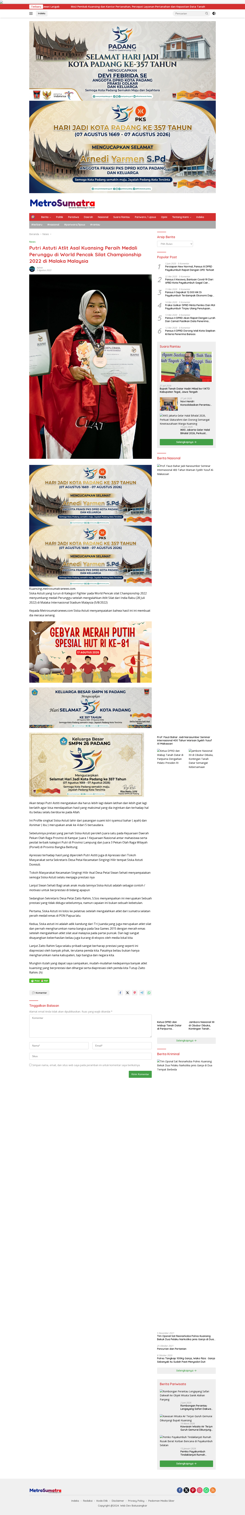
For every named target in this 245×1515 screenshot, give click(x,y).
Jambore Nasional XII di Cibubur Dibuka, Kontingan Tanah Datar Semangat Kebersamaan (201, 1025)
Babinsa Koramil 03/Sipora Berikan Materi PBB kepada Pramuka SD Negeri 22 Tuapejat (136, 6)
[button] (206, 13)
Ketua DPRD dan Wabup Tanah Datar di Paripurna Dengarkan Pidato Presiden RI (169, 1025)
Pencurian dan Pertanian (171, 1348)
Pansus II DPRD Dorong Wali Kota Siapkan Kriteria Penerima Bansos (190, 332)
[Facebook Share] (120, 992)
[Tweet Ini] (127, 992)
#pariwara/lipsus (74, 224)
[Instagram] (199, 1490)
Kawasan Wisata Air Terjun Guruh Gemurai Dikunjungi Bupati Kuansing (196, 1428)
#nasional (53, 224)
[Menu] (31, 13)
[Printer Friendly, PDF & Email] (39, 981)
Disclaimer (118, 1500)
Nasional (103, 217)
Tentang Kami (180, 217)
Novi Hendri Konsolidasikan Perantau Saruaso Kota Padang (195, 403)
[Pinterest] (193, 1490)
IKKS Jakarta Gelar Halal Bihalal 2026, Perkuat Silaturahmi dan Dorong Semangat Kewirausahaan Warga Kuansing (196, 431)
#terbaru (36, 224)
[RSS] (213, 1490)
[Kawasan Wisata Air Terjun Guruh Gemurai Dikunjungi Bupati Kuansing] (186, 1418)
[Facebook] (180, 1490)
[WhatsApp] (206, 1490)
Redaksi (88, 1500)
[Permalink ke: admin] (32, 268)
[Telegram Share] (142, 992)
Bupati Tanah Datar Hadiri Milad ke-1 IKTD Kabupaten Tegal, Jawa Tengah (185, 390)
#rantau (95, 224)
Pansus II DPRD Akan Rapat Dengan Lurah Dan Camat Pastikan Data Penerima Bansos (190, 319)
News (32, 241)
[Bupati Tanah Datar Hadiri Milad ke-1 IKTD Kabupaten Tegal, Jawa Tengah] (186, 367)
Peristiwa (73, 217)
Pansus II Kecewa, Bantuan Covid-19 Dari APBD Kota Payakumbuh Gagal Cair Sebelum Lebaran (189, 281)
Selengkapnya (185, 442)
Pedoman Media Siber (161, 1500)
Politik (59, 217)
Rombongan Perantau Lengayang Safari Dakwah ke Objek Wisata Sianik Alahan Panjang (196, 1407)
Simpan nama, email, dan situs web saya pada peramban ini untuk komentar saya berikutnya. (86, 1065)
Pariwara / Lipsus (145, 217)
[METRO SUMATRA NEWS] (62, 202)
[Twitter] (186, 1490)
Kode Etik (102, 1500)
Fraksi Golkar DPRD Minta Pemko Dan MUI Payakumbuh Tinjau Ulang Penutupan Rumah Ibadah (190, 306)
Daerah (88, 217)
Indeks (41, 13)
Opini (164, 217)
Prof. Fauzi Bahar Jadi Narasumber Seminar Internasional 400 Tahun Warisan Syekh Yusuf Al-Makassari (184, 740)
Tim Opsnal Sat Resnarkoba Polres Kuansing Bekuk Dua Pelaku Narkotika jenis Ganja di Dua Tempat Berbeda (185, 1337)
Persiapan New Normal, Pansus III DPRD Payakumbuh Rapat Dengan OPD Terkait (189, 268)
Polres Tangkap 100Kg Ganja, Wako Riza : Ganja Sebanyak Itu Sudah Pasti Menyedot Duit (186, 1360)
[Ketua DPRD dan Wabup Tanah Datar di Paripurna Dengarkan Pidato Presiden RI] (170, 884)
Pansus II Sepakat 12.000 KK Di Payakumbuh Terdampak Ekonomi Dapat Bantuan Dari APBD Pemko (190, 294)
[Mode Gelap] (214, 13)
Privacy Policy (136, 1500)
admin (40, 267)
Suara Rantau (121, 217)
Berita (44, 217)
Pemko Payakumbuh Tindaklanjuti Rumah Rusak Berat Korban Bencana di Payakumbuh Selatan (195, 1453)
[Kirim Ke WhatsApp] (149, 992)
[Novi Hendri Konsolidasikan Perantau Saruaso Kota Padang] (169, 404)
